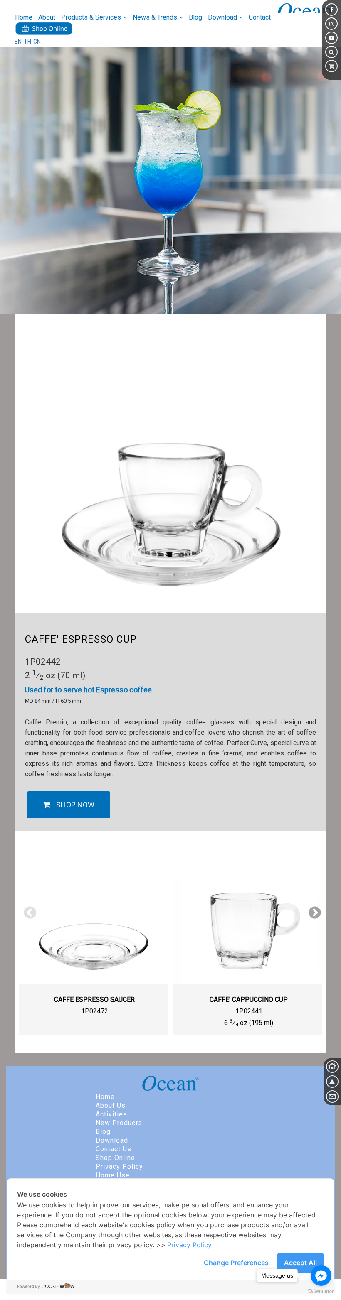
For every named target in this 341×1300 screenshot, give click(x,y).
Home (23, 17)
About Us (111, 1105)
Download (112, 1140)
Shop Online (115, 1158)
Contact (260, 17)
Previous (27, 910)
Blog (195, 17)
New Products (119, 1123)
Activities (111, 1114)
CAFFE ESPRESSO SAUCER (94, 999)
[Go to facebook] (321, 1275)
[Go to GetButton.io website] (321, 1291)
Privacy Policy (119, 1166)
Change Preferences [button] (236, 1262)
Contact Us (113, 1149)
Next (312, 910)
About (46, 17)
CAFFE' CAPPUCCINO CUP (249, 999)
